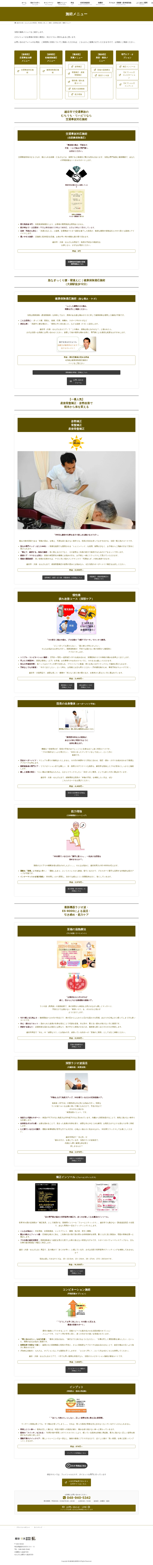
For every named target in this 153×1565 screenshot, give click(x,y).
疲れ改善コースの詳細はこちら (85, 686)
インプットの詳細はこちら (76, 1453)
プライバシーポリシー (23, 1527)
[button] (25, 71)
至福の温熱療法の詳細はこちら (76, 1046)
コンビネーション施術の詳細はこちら (76, 1370)
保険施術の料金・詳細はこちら (76, 372)
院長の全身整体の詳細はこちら (76, 794)
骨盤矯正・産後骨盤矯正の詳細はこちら (99, 578)
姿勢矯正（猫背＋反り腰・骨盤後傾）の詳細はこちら (63, 577)
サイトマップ (38, 1527)
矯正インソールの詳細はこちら (76, 1272)
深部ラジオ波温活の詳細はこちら (76, 1159)
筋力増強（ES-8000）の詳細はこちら (76, 890)
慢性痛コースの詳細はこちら (66, 686)
